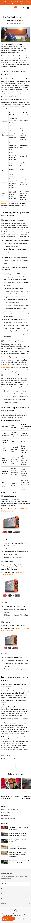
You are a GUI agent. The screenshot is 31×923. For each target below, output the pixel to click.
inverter (8, 755)
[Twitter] (14, 758)
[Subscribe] (28, 884)
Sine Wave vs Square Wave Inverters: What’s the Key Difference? (17, 854)
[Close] (29, 909)
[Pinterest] (11, 758)
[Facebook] (8, 758)
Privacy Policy (17, 915)
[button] (28, 8)
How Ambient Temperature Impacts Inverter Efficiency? (18, 834)
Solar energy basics (15, 14)
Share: (3, 758)
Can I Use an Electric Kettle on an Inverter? (10, 797)
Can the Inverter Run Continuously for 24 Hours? (18, 847)
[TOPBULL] (15, 7)
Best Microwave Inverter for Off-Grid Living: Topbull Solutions (19, 862)
